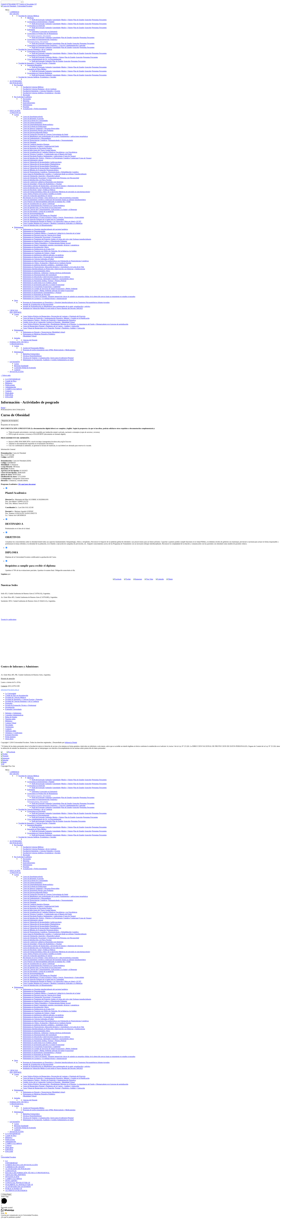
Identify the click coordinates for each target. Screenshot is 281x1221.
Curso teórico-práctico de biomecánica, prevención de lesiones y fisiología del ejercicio (53, 186)
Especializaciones (29, 103)
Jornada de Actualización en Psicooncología (38, 304)
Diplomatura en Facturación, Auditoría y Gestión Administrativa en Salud (48, 360)
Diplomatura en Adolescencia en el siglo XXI (38, 249)
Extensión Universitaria (13, 709)
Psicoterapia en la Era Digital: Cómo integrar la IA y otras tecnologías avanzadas (50, 198)
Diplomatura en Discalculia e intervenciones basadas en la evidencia (46, 277)
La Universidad (10, 693)
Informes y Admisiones (13, 713)
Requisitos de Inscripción (10, 420)
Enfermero (35, 32)
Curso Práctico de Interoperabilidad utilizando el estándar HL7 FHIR (47, 202)
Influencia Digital (71, 742)
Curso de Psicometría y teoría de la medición (38, 211)
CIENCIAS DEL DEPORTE (15, 1175)
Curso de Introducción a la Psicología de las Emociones (42, 207)
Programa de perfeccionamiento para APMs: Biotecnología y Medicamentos (49, 350)
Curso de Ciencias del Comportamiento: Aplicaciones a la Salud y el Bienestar (50, 209)
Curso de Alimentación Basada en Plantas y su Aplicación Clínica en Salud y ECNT (52, 221)
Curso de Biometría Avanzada (33, 119)
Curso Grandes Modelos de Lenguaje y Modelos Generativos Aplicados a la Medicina (52, 223)
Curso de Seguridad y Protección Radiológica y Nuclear (42, 184)
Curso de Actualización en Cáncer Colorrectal (39, 204)
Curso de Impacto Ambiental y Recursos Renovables (41, 128)
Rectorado (26, 95)
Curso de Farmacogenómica (32, 122)
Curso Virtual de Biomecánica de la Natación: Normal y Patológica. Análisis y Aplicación (54, 328)
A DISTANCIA (10, 1171)
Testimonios (9, 727)
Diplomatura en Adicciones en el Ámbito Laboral (40, 283)
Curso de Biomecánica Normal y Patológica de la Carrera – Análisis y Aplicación (51, 326)
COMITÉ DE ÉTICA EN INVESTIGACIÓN (21, 1165)
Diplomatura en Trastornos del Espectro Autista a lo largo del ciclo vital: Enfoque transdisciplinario (57, 239)
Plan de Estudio (78, 20)
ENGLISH (9, 397)
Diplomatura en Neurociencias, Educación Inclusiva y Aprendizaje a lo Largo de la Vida (53, 267)
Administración (10, 387)
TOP (2, 764)
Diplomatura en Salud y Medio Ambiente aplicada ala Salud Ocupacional (48, 291)
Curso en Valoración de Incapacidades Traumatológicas (42, 168)
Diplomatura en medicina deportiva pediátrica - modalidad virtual (45, 265)
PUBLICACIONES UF (13, 1188)
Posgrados (8, 703)
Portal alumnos (10, 737)
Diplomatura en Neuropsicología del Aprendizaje (40, 275)
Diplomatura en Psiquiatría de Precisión (36, 294)
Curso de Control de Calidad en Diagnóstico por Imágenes (43, 182)
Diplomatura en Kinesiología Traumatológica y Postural (42, 292)
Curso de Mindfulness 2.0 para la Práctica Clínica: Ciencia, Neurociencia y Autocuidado (53, 217)
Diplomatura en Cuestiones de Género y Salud (39, 253)
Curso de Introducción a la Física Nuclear (37, 180)
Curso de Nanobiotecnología (33, 117)
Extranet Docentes (11, 735)
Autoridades (56, 20)
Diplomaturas (27, 105)
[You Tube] (148, 579)
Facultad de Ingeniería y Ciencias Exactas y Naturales (23, 699)
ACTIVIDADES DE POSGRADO (17, 1169)
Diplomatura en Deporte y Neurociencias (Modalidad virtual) (44, 332)
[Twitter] (4, 754)
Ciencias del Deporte (30, 340)
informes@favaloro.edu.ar (10, 690)
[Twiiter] (127, 579)
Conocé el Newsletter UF (10, 4)
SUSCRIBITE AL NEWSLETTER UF (19, 1185)
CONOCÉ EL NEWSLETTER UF (17, 1183)
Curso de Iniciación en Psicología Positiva (37, 148)
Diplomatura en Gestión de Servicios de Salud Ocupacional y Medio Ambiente (50, 289)
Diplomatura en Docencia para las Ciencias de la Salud (42, 235)
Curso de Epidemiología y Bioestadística (37, 138)
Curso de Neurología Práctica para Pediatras (38, 130)
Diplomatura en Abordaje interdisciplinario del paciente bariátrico (45, 229)
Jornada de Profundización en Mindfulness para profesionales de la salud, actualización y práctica (56, 306)
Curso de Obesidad (29, 142)
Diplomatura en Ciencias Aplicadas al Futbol (38, 259)
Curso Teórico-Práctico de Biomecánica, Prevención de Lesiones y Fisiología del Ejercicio (54, 316)
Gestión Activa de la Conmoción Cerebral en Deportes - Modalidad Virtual (49, 322)
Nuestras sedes (10, 719)
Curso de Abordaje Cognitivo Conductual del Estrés (41, 146)
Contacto (8, 391)
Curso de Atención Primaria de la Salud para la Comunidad (43, 219)
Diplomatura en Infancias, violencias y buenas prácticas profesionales (47, 273)
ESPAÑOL (9, 395)
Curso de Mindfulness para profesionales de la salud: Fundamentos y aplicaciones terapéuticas (55, 136)
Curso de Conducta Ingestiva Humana (36, 144)
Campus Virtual (10, 723)
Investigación (9, 707)
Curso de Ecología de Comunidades (35, 120)
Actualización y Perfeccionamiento (35, 109)
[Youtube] (4, 756)
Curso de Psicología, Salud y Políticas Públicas (39, 190)
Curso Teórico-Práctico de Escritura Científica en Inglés (42, 194)
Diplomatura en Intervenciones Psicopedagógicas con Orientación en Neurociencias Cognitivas (56, 261)
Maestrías (26, 101)
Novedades (9, 725)
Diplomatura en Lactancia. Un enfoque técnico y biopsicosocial (45, 298)
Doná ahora (9, 393)
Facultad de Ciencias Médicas (33, 87)
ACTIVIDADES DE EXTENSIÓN (18, 1186)
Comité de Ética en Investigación (16, 695)
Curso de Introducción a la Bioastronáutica (37, 225)
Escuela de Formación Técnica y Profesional (20, 705)
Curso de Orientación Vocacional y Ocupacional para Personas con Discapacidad (51, 178)
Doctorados (27, 99)
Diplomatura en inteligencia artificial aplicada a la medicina (43, 255)
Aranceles (88, 20)
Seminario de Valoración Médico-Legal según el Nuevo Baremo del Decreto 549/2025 (53, 308)
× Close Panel (6, 1194)
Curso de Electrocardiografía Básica (35, 132)
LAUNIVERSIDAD (11, 1162)
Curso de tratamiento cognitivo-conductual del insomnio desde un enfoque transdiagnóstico (54, 200)
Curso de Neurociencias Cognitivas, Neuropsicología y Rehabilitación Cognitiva (51, 172)
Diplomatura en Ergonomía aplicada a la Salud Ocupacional (43, 285)
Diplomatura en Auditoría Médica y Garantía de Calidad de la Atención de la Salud (51, 233)
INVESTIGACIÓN (12, 1177)
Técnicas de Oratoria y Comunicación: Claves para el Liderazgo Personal (48, 358)
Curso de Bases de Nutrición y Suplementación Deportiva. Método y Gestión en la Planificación (56, 318)
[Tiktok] (169, 579)
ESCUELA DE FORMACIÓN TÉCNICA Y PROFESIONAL (27, 1173)
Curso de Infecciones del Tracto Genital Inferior (39, 150)
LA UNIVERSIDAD (12, 379)
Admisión (48, 20)
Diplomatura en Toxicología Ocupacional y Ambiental (41, 287)
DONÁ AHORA (11, 1181)
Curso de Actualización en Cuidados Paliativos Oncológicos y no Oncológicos (50, 152)
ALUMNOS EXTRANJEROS (16, 1190)
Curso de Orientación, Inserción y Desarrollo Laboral (41, 176)
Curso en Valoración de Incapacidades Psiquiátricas (40, 166)
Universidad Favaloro (8, 1157)
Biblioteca (8, 383)
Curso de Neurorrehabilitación (33, 213)
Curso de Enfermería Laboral (33, 160)
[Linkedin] (159, 579)
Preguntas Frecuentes (99, 20)
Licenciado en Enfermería (48, 32)
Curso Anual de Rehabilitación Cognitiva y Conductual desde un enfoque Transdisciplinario (54, 174)
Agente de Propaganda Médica (33, 348)
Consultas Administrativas (14, 715)
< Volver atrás (6, 375)
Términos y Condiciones (13, 733)
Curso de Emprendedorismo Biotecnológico (38, 124)
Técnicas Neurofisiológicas (32, 356)
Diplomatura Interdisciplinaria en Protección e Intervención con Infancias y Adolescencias (54, 269)
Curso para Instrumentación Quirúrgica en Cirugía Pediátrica (44, 206)
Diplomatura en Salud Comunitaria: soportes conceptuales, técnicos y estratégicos (51, 245)
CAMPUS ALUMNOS (13, 389)
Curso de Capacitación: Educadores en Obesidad (40, 215)
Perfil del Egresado (38, 20)
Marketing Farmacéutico (31, 354)
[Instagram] (137, 579)
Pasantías (26, 107)
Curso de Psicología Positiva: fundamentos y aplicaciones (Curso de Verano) (49, 156)
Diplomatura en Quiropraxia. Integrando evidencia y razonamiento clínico (48, 279)
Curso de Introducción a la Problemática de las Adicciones (43, 188)
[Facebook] (117, 579)
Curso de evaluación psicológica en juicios (37, 196)
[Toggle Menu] (2, 1155)
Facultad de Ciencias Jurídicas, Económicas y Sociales (41, 93)
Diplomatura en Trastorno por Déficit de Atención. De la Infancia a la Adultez (50, 251)
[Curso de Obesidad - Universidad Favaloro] (16, 6)
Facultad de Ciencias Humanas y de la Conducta (39, 89)
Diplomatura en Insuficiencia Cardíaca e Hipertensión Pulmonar (45, 241)
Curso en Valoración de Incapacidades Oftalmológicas (41, 164)
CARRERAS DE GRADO (15, 1167)
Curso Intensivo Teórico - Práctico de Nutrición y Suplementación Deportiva (49, 320)
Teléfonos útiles (10, 731)
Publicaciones (10, 385)
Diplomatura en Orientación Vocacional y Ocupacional (42, 237)
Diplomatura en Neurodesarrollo (34, 231)
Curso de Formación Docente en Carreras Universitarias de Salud (45, 134)
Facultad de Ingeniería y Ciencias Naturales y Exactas (41, 91)
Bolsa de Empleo (11, 717)
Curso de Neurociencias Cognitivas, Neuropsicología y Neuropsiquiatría (48, 140)
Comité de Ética (10, 381)
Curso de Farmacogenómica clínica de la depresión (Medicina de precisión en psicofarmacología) (56, 192)
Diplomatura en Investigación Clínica (36, 247)
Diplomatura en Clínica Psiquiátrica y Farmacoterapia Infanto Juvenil (47, 243)
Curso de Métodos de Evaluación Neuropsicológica (41, 170)
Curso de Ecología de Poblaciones (35, 126)
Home (3, 408)
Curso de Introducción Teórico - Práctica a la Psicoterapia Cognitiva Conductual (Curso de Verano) (57, 158)
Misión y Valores (67, 20)
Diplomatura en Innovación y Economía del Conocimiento (43, 257)
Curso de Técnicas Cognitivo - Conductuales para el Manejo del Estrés (47, 154)
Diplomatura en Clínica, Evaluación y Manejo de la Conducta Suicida (47, 263)
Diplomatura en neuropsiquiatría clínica (36, 271)
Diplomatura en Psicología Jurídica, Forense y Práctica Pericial (44, 281)
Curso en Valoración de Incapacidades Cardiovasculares (42, 162)
